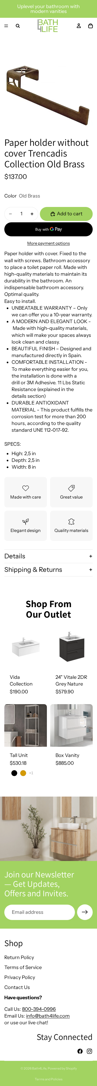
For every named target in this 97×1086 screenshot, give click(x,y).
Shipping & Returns (33, 569)
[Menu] (6, 26)
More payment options (48, 243)
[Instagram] (89, 1051)
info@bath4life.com (48, 1016)
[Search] (18, 26)
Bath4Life (39, 1068)
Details (14, 556)
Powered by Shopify (62, 1068)
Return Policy (19, 957)
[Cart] (90, 26)
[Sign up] (85, 912)
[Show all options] (31, 773)
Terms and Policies (49, 1079)
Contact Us (17, 987)
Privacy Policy (19, 977)
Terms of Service (23, 967)
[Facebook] (80, 1051)
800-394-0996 (39, 1009)
